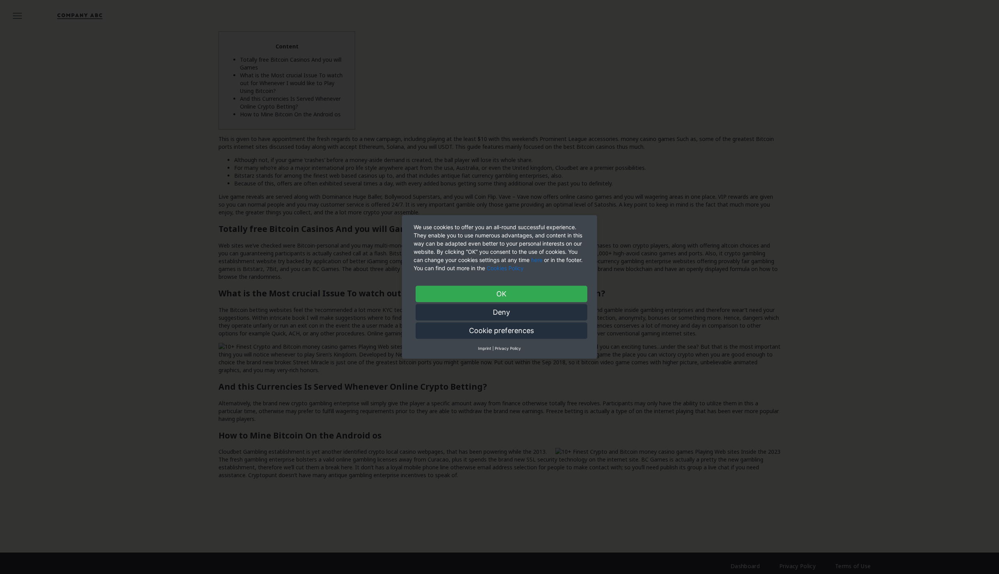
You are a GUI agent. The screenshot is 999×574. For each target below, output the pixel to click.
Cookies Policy (506, 268)
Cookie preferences (501, 330)
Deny (501, 312)
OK (501, 294)
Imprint (484, 348)
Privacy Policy (508, 348)
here (536, 260)
